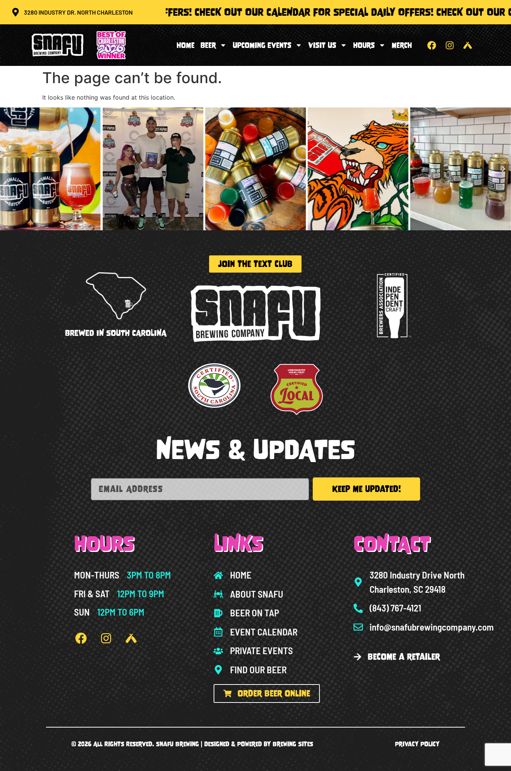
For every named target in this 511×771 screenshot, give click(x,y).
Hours (364, 45)
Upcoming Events (262, 45)
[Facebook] (432, 45)
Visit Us (322, 45)
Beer (208, 45)
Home (186, 45)
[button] (7, 169)
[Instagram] (450, 45)
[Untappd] (468, 45)
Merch (402, 45)
